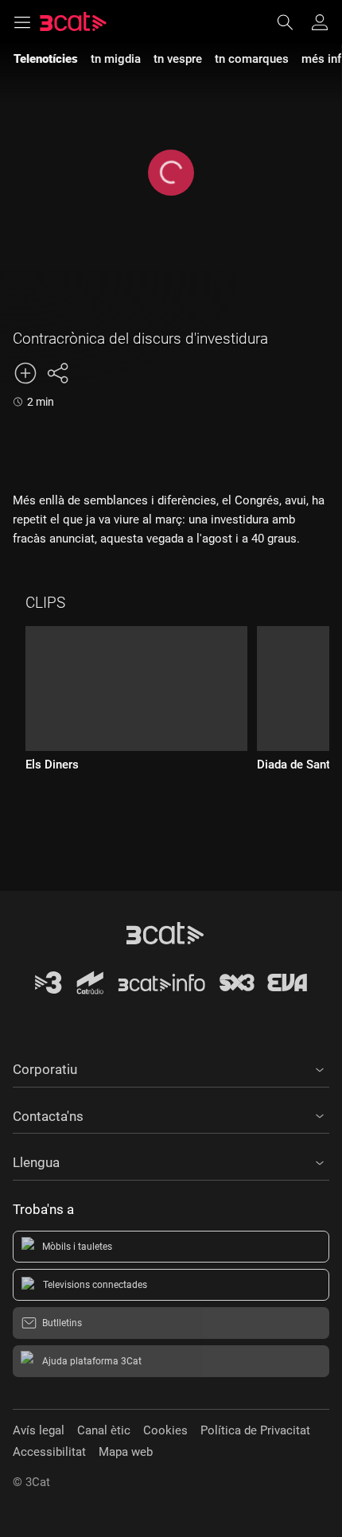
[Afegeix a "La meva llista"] (25, 373)
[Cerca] (292, 22)
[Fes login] (319, 22)
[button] (171, 1067)
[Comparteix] (57, 373)
